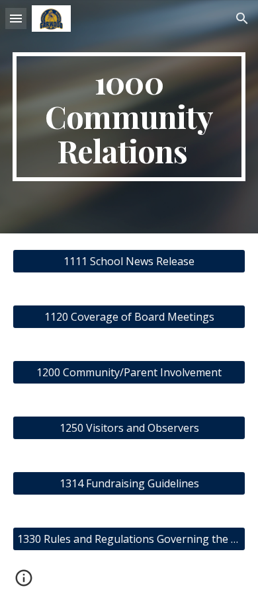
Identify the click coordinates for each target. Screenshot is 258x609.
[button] (16, 18)
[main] (129, 116)
